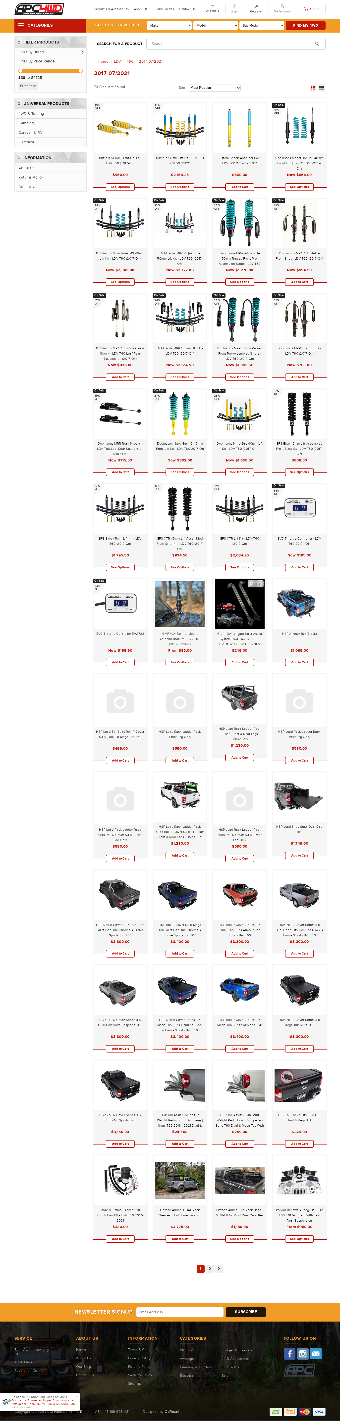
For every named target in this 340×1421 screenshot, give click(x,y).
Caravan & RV (30, 133)
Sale (225, 1376)
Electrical (26, 142)
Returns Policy (30, 177)
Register (256, 11)
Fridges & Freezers (237, 1350)
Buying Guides (163, 9)
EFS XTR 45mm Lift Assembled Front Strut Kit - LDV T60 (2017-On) (180, 544)
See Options (120, 187)
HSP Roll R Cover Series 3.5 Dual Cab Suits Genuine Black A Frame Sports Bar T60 (300, 930)
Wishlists (212, 11)
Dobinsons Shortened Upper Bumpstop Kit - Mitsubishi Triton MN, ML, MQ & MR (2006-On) (44, 1402)
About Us (141, 9)
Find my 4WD (305, 25)
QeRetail (172, 1412)
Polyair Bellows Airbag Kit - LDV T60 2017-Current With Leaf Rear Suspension (299, 1215)
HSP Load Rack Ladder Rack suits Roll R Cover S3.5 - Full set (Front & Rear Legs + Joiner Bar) (180, 832)
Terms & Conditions (144, 1350)
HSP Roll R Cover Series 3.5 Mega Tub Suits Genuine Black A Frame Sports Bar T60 (180, 1025)
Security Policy (140, 1375)
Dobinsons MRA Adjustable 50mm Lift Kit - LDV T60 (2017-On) (180, 258)
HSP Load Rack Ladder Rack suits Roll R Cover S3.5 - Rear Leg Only (240, 835)
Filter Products (41, 42)
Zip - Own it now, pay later (31, 1352)
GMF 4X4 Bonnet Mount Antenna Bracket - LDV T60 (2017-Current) (180, 639)
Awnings (187, 1359)
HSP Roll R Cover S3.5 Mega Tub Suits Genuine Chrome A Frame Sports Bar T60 (180, 930)
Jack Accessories (236, 1359)
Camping (26, 123)
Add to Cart (239, 187)
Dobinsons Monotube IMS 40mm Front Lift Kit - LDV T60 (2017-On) (299, 163)
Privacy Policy (139, 1358)
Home (81, 1350)
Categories (40, 25)
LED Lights (230, 1367)
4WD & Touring (31, 114)
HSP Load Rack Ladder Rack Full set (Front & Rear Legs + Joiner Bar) (240, 734)
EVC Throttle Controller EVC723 (120, 634)
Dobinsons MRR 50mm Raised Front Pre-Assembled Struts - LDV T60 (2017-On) (239, 353)
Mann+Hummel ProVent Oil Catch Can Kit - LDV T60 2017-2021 (120, 1215)
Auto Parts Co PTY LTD (64, 1412)
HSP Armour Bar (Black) (299, 634)
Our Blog (83, 1367)
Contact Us (187, 9)
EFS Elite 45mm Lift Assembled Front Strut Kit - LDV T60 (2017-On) (299, 449)
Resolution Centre (29, 1371)
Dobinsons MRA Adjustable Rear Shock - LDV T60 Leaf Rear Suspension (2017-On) (120, 353)
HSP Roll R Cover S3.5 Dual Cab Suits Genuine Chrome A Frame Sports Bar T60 (120, 930)
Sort (182, 88)
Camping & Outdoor (196, 1367)
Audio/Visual (190, 1350)
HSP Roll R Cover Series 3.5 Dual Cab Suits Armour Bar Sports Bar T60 (240, 930)
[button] (50, 52)
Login (234, 11)
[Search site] (317, 43)
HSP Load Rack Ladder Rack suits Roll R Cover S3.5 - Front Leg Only (120, 835)
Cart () (315, 9)
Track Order (24, 1362)
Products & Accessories (111, 9)
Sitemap (134, 1384)
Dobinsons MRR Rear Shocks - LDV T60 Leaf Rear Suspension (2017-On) (120, 449)
